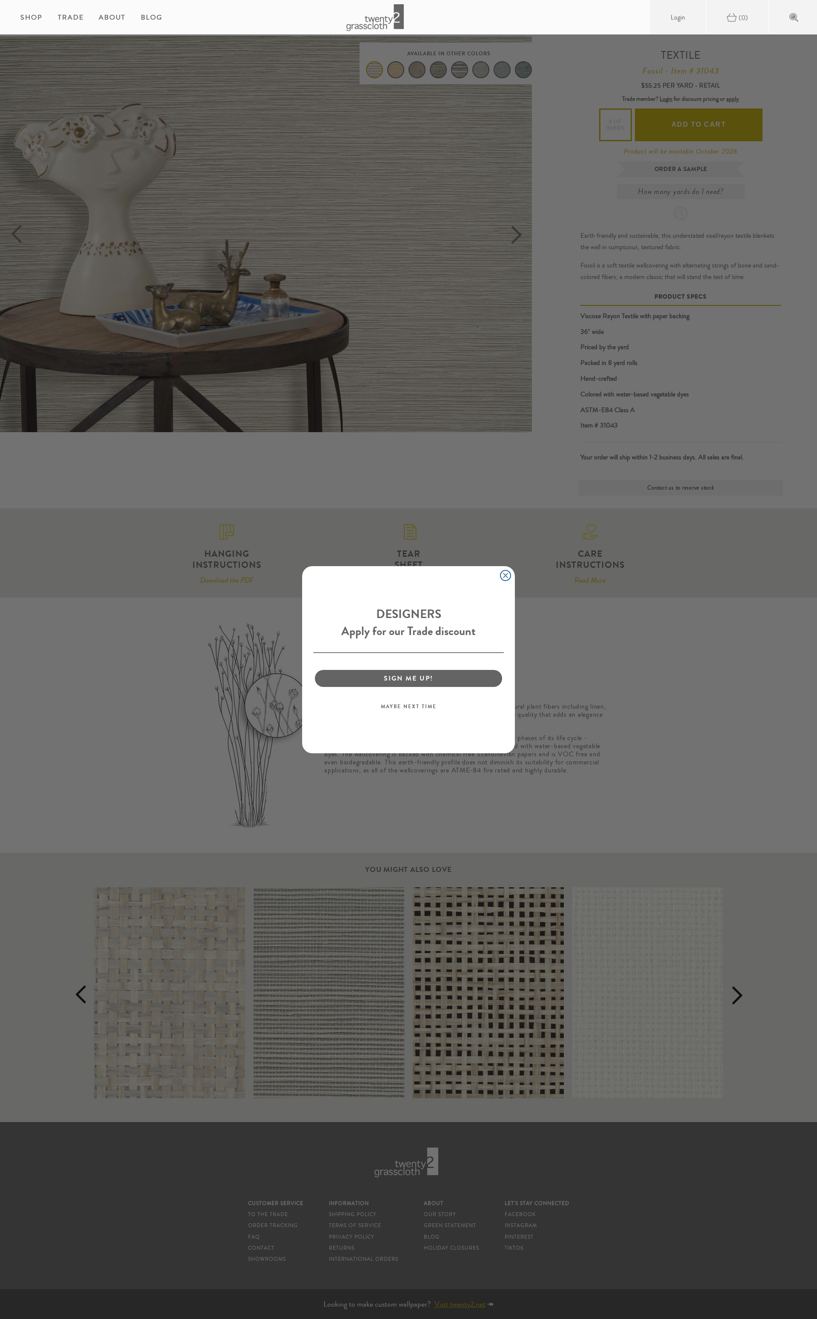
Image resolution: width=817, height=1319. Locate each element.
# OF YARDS (615, 124)
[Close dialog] (505, 575)
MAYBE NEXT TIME (409, 706)
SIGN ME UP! (408, 678)
